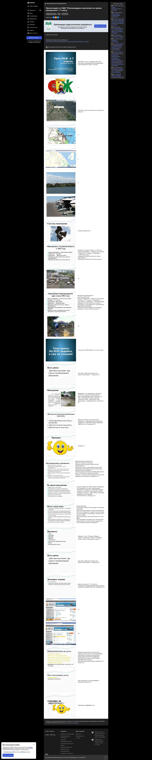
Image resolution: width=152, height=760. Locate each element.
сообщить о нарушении (72, 722)
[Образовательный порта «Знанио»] (30, 3)
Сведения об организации (67, 734)
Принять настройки (8, 755)
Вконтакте (78, 734)
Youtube (78, 738)
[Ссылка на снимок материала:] (61, 63)
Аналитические (17, 752)
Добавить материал (34, 37)
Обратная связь (65, 749)
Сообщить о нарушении (67, 753)
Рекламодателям (65, 751)
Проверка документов (66, 747)
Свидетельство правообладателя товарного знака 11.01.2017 (99, 742)
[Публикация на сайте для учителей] (48, 26)
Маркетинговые (26, 752)
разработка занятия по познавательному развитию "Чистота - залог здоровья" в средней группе (117, 46)
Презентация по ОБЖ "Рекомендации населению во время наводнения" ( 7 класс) (67, 41)
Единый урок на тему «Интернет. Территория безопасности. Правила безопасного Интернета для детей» (117, 21)
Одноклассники (80, 736)
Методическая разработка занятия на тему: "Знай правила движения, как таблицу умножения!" (117, 30)
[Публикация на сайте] (40, 10)
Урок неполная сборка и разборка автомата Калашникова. (117, 76)
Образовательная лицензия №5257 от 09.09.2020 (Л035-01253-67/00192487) (100, 734)
